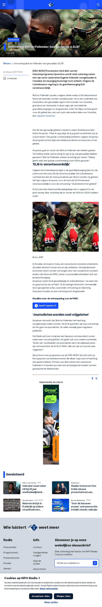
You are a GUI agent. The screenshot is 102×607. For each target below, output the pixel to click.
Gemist (7, 568)
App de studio (37, 562)
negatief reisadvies (46, 116)
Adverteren (39, 569)
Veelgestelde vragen (40, 554)
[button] (4, 4)
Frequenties (9, 547)
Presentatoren (11, 558)
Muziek (7, 563)
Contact (37, 547)
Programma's (10, 552)
